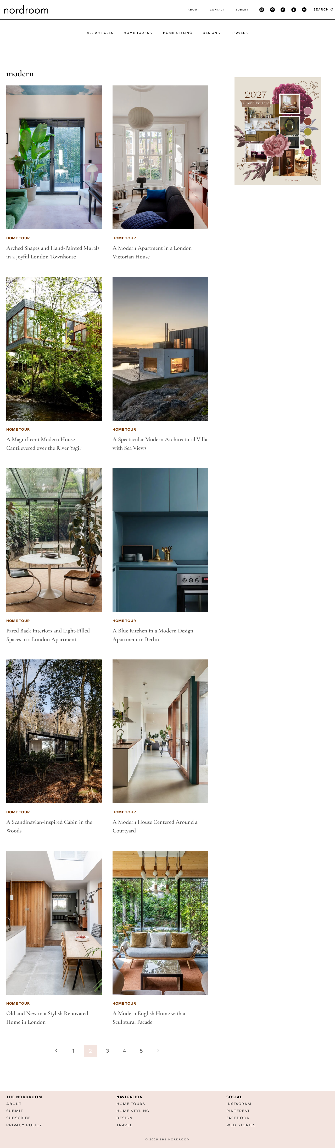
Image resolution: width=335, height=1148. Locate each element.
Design (124, 1118)
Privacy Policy (24, 1125)
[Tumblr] (293, 9)
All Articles (100, 33)
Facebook (238, 1118)
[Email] (304, 9)
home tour (18, 238)
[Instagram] (261, 9)
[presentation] (54, 157)
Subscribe (18, 1118)
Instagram (239, 1104)
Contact (217, 9)
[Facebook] (283, 9)
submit (242, 9)
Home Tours (130, 1104)
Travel (124, 1125)
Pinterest (238, 1111)
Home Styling (177, 33)
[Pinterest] (272, 9)
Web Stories (241, 1125)
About (193, 9)
